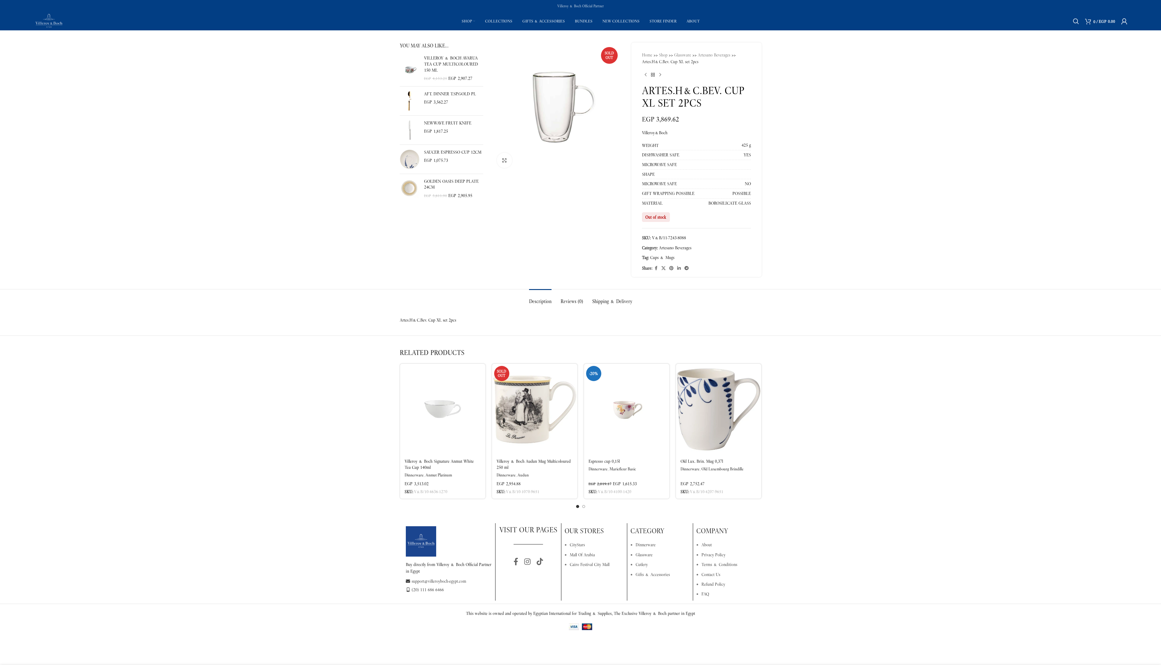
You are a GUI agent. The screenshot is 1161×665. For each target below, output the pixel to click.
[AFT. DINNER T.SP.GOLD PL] (409, 101)
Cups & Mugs (662, 257)
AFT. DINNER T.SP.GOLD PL (450, 94)
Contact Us (710, 574)
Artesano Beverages (714, 55)
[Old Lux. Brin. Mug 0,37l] (718, 409)
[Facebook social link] (656, 268)
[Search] (1076, 21)
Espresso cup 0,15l (604, 461)
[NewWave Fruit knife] (409, 130)
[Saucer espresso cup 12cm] (409, 159)
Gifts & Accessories (653, 574)
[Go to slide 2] (583, 506)
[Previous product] (645, 75)
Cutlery (642, 564)
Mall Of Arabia (582, 555)
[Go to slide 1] (577, 506)
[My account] (1124, 21)
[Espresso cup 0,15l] (626, 409)
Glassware (682, 55)
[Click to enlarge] (504, 160)
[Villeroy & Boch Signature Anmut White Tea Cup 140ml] (442, 409)
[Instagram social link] (527, 562)
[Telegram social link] (687, 268)
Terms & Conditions (719, 564)
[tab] (540, 298)
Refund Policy (713, 584)
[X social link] (663, 268)
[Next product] (660, 75)
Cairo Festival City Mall (589, 564)
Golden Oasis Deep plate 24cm (451, 184)
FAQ (705, 594)
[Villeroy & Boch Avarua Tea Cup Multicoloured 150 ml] (409, 68)
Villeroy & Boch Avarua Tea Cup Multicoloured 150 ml (451, 64)
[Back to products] (653, 75)
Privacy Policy (713, 555)
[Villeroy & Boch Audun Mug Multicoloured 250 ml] (534, 409)
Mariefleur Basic (622, 469)
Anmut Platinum (439, 475)
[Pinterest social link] (671, 268)
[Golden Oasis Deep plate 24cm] (409, 189)
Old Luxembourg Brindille (722, 469)
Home (647, 55)
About (706, 544)
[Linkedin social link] (679, 268)
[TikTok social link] (540, 562)
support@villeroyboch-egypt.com (439, 581)
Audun (523, 475)
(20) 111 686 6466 (428, 589)
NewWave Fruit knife (447, 123)
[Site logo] (49, 20)
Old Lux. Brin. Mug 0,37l (702, 461)
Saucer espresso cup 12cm (452, 152)
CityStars (577, 544)
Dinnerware (414, 475)
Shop (663, 55)
